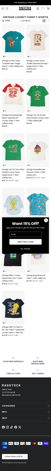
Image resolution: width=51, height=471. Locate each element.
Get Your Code (25, 241)
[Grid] (43, 20)
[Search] (8, 8)
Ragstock (10, 462)
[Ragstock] (25, 8)
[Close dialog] (46, 220)
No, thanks (25, 248)
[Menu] (2, 8)
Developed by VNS (20, 462)
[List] (47, 20)
